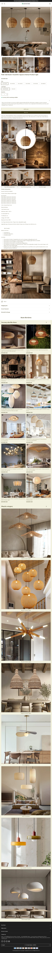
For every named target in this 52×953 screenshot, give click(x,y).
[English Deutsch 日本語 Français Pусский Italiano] (13, 945)
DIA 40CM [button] (12, 83)
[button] (2, 4)
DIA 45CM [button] (20, 83)
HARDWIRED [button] (5, 89)
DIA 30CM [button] (5, 83)
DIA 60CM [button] (43, 83)
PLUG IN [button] (13, 89)
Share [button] (5, 301)
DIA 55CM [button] (35, 83)
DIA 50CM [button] (28, 83)
